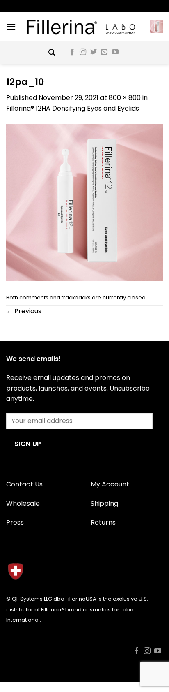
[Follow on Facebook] (72, 52)
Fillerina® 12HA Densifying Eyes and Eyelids (72, 108)
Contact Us (24, 484)
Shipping (104, 503)
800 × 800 (125, 97)
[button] (11, 26)
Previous (23, 311)
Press (15, 522)
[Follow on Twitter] (93, 52)
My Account (110, 484)
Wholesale (23, 503)
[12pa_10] (84, 201)
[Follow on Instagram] (83, 52)
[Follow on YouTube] (115, 52)
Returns (103, 522)
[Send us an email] (104, 52)
